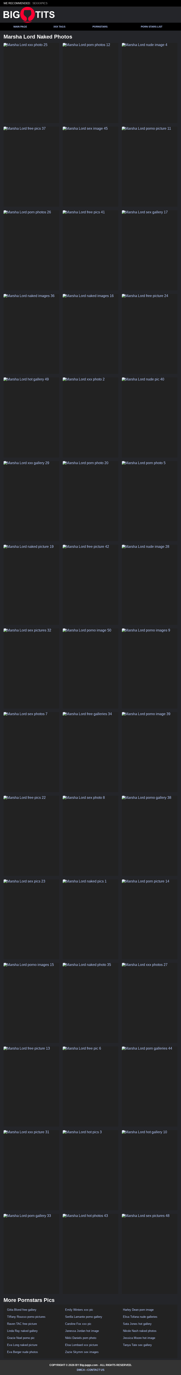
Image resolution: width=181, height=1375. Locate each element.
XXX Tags (59, 26)
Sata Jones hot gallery (137, 1323)
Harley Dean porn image (138, 1309)
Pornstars (99, 26)
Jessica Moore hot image (139, 1338)
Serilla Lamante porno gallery (83, 1316)
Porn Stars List (151, 26)
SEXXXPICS (39, 3)
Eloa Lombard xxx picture (81, 1345)
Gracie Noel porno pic (21, 1338)
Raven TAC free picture (22, 1323)
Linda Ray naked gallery (22, 1331)
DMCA (81, 1369)
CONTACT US (95, 1369)
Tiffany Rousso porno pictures (26, 1316)
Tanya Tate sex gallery (137, 1345)
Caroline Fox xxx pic (78, 1323)
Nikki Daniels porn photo (80, 1338)
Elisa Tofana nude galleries (140, 1316)
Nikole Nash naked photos (139, 1331)
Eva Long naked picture (22, 1345)
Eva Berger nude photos (22, 1352)
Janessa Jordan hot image (82, 1331)
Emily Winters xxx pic (79, 1309)
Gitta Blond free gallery (21, 1309)
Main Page (20, 26)
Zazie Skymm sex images (82, 1352)
